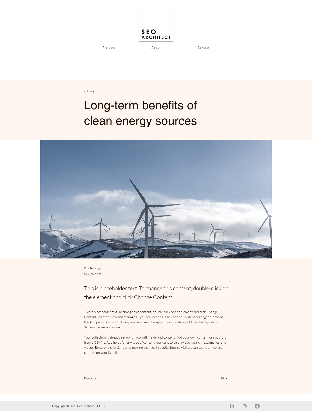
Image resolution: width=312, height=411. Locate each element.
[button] (98, 91)
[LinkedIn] (232, 406)
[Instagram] (244, 406)
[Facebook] (257, 406)
